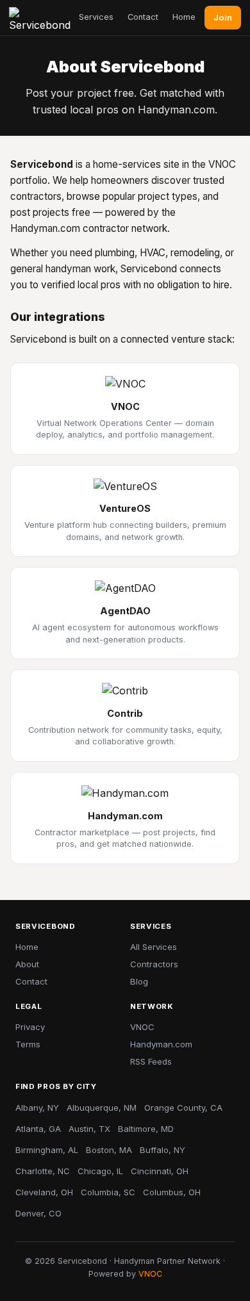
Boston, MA (109, 1150)
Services (96, 17)
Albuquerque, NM (102, 1107)
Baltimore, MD (146, 1129)
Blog (139, 981)
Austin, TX (89, 1129)
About (27, 964)
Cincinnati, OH (159, 1171)
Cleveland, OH (44, 1192)
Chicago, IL (100, 1171)
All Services (153, 947)
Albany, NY (37, 1107)
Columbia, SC (108, 1192)
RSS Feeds (151, 1061)
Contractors (154, 964)
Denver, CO (38, 1213)
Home (184, 17)
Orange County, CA (183, 1107)
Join (222, 17)
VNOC (142, 1027)
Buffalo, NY (162, 1150)
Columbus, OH (172, 1192)
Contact (143, 17)
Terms (27, 1044)
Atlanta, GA (38, 1129)
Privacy (30, 1027)
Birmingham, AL (46, 1150)
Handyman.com (161, 1044)
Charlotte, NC (42, 1171)
